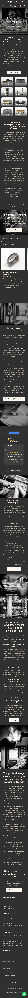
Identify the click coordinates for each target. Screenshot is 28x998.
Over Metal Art (14, 72)
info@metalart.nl (9, 908)
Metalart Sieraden (13, 988)
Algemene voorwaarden (19, 992)
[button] (3, 6)
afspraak (5, 937)
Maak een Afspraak (14, 229)
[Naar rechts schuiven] (17, 298)
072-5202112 (8, 906)
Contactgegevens (9, 992)
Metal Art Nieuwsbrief (9, 975)
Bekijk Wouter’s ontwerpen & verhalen (14, 399)
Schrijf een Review (14, 432)
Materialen (5, 965)
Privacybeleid (11, 990)
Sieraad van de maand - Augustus (12, 273)
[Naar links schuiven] (10, 298)
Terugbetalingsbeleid (20, 990)
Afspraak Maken (7, 958)
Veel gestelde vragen (8, 961)
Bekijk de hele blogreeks (7, 244)
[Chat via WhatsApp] (24, 994)
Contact (14, 720)
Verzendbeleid (15, 995)
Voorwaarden (6, 968)
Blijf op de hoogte (14, 889)
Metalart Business (7, 972)
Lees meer (14, 463)
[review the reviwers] (6, 450)
